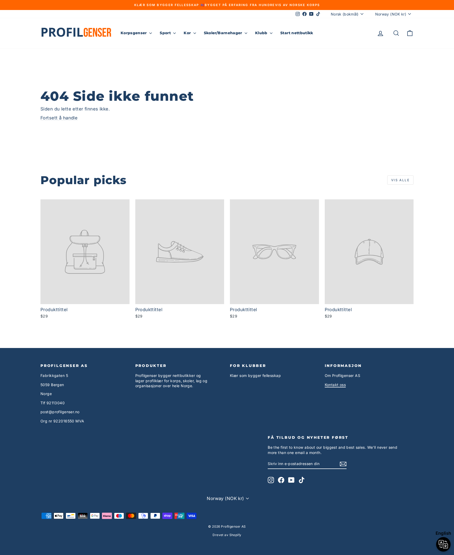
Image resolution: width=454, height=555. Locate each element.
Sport (166, 33)
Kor (188, 33)
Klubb (262, 33)
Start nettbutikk (296, 33)
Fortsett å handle (59, 117)
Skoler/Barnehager (223, 33)
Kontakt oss (335, 384)
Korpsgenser (134, 33)
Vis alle (400, 180)
